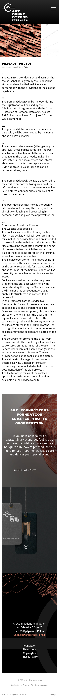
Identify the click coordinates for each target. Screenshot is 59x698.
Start (14, 67)
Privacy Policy (29, 656)
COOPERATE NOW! (25, 469)
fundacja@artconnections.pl (29, 634)
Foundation (29, 645)
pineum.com (43, 685)
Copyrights (29, 653)
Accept (53, 694)
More (24, 694)
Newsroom (29, 649)
